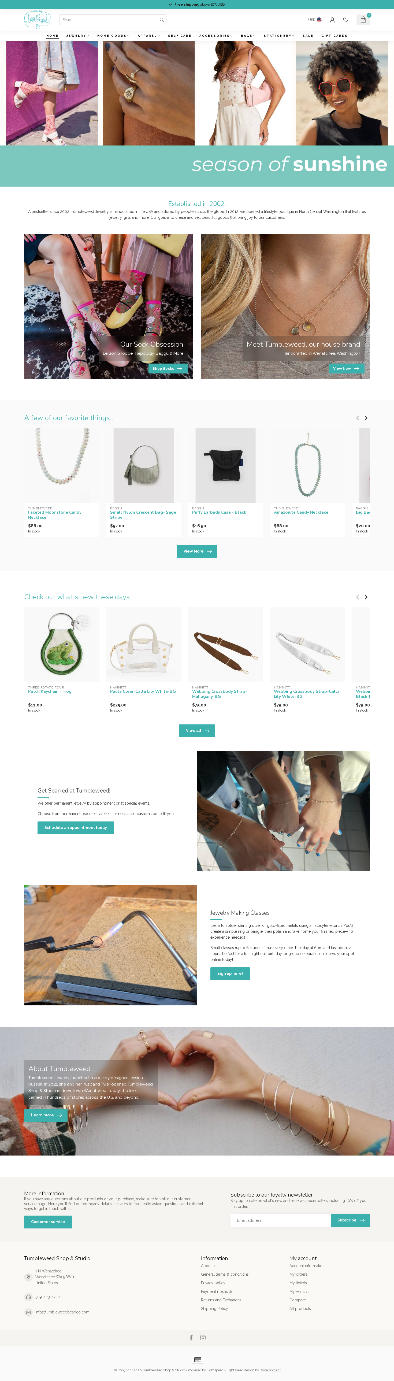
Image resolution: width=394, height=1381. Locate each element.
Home (52, 36)
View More (194, 551)
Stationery (278, 36)
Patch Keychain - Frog (50, 691)
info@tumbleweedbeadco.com (62, 1312)
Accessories (214, 36)
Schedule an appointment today (75, 827)
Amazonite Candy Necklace (301, 512)
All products (300, 1308)
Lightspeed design (240, 1370)
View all (193, 730)
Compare (297, 1300)
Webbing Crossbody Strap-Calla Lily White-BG (307, 694)
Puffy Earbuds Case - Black (219, 512)
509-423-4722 (47, 1297)
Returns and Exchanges (221, 1300)
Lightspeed (215, 1370)
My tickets (298, 1283)
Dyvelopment (270, 1370)
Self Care (180, 36)
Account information (307, 1266)
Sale (308, 36)
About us (209, 1266)
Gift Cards (334, 36)
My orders (298, 1274)
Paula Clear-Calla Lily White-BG (143, 691)
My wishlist (298, 1291)
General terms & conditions (225, 1274)
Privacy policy (213, 1283)
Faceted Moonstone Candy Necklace (54, 515)
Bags (247, 36)
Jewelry (76, 36)
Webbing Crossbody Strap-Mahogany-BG (219, 694)
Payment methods (217, 1291)
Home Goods (112, 36)
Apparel (147, 36)
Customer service (48, 1222)
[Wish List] (345, 19)
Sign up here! (230, 973)
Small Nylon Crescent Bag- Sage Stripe (143, 515)
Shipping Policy (214, 1308)
